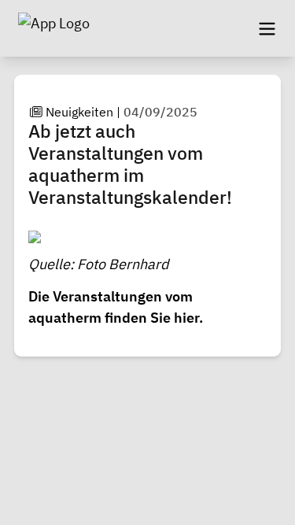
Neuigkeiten (79, 112)
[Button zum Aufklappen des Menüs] (266, 28)
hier (186, 318)
